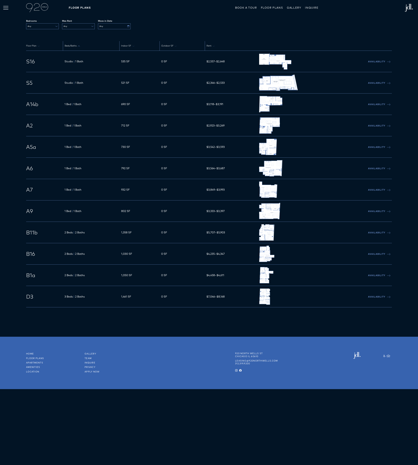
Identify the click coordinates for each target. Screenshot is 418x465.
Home (30, 353)
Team (88, 358)
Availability (377, 61)
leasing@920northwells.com (256, 360)
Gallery (294, 7)
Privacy (90, 367)
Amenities (33, 367)
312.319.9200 (242, 363)
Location (32, 371)
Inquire (311, 7)
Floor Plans (272, 7)
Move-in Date (105, 21)
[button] (5, 7)
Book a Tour (246, 7)
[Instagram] (236, 370)
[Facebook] (240, 370)
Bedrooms (31, 21)
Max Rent (67, 21)
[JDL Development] (363, 355)
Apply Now (92, 371)
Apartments (34, 362)
